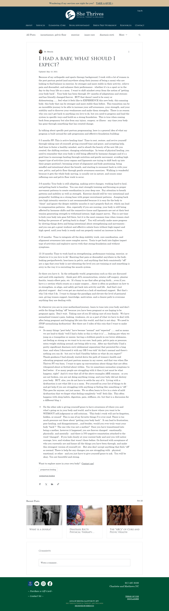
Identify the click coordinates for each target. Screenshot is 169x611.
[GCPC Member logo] (30, 583)
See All (140, 501)
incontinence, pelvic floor (53, 34)
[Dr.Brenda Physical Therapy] (43, 583)
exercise (75, 34)
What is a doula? (41, 530)
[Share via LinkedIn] (52, 484)
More (121, 34)
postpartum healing (48, 469)
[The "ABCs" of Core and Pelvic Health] (125, 515)
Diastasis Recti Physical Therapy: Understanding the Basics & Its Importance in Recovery (82, 531)
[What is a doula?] (44, 515)
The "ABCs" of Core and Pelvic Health (124, 531)
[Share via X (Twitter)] (46, 484)
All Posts (31, 34)
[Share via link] (58, 484)
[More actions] (128, 51)
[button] (139, 35)
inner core (89, 34)
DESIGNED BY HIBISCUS (84, 606)
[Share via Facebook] (40, 484)
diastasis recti (107, 34)
